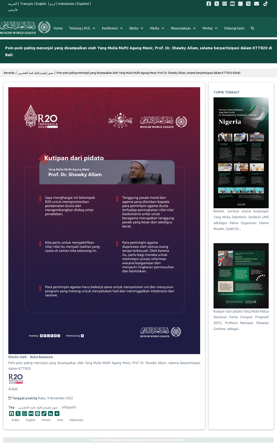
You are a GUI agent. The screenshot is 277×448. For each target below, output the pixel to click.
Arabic (15, 420)
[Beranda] (25, 27)
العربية (12, 3)
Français (26, 3)
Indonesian (66, 3)
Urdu (60, 420)
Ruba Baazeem (41, 357)
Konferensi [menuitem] (110, 28)
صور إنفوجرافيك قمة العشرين (38, 407)
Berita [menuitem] (134, 28)
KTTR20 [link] (24, 368)
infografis (69, 407)
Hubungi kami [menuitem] (234, 28)
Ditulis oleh (17, 357)
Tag (11, 407)
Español (83, 3)
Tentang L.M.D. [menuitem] (79, 28)
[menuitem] (252, 28)
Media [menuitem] (154, 28)
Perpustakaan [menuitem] (181, 28)
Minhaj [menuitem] (208, 28)
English (41, 3)
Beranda (9, 72)
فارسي (13, 9)
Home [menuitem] (58, 28)
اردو (52, 3)
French (46, 420)
